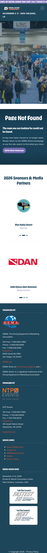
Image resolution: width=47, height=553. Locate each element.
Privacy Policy (13, 459)
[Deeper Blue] (23, 267)
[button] (42, 8)
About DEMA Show (15, 447)
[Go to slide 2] (20, 235)
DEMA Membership (15, 453)
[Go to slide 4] (27, 235)
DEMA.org (7, 361)
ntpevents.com (9, 431)
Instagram (30, 366)
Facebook (21, 366)
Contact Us (7, 350)
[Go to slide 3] (23, 235)
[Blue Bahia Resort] (23, 211)
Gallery (10, 456)
